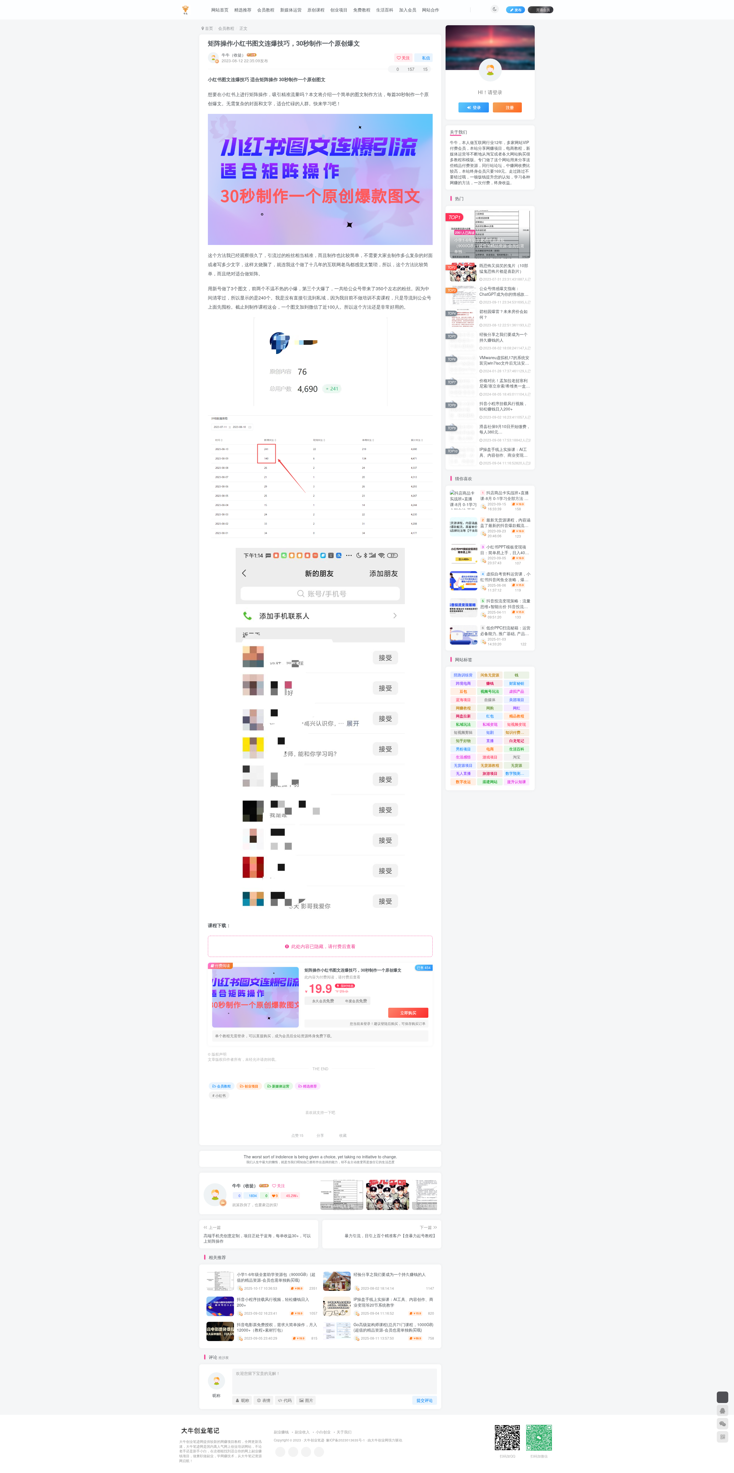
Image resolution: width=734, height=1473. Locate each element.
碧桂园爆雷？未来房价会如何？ (503, 314)
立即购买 (408, 1012)
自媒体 (489, 699)
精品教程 (516, 716)
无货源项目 (463, 765)
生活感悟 (463, 757)
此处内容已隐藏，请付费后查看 (322, 946)
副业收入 (302, 1432)
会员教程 (265, 10)
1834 (253, 1195)
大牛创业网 (379, 1440)
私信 (426, 58)
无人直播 (463, 773)
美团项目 (516, 699)
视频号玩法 (490, 691)
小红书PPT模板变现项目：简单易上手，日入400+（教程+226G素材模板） (505, 552)
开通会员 (543, 9)
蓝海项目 (463, 699)
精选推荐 (242, 10)
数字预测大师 (516, 773)
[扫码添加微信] (722, 1423)
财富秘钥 (516, 683)
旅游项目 (490, 773)
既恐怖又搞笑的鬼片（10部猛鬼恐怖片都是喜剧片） (503, 268)
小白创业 (323, 1432)
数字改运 (463, 781)
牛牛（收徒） (234, 55)
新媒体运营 (291, 10)
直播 (490, 740)
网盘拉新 (463, 716)
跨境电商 (463, 683)
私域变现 (490, 724)
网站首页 (220, 10)
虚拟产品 (516, 691)
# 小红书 (219, 1095)
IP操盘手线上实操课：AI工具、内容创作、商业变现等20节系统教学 (393, 1302)
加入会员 (407, 10)
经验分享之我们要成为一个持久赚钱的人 (390, 1274)
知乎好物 (463, 740)
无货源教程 (490, 765)
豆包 (463, 691)
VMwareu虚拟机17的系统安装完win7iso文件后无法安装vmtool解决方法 (504, 363)
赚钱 (490, 683)
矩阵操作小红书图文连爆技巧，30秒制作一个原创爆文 (284, 43)
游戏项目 (490, 757)
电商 (490, 749)
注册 (510, 107)
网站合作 (430, 10)
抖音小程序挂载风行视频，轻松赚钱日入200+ (273, 1302)
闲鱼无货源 (490, 675)
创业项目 (339, 10)
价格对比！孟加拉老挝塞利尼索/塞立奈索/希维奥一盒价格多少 (504, 386)
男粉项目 (463, 749)
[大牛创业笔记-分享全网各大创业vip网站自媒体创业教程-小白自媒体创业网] (186, 9)
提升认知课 (516, 781)
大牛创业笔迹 (314, 1440)
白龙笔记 (516, 740)
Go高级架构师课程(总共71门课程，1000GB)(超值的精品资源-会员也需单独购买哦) (394, 1327)
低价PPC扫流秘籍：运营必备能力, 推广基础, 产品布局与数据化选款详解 (505, 633)
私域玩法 (463, 724)
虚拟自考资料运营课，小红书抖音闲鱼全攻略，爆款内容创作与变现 (505, 579)
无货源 (516, 765)
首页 (208, 28)
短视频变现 (516, 724)
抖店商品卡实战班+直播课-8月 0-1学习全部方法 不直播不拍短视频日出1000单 (505, 498)
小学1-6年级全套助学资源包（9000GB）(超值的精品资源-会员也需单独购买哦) (276, 1277)
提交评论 (425, 1400)
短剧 (490, 732)
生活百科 (384, 10)
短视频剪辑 (463, 732)
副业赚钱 (281, 1432)
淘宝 (516, 757)
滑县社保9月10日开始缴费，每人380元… (504, 429)
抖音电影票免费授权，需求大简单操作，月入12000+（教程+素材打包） (277, 1327)
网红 (516, 708)
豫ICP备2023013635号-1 (345, 1440)
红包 (490, 716)
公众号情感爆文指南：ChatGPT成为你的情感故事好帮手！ (503, 293)
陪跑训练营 (463, 675)
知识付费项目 (516, 732)
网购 (490, 708)
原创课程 (316, 10)
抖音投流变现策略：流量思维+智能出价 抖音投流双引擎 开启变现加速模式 (505, 606)
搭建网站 (490, 781)
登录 (477, 107)
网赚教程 (463, 708)
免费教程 (361, 10)
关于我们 (344, 1432)
